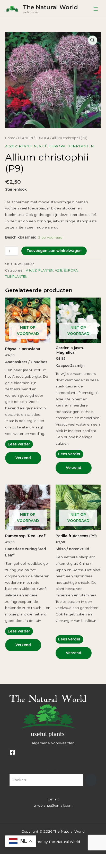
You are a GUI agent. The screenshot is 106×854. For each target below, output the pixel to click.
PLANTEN (25, 138)
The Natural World (50, 7)
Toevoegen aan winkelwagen (54, 251)
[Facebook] (12, 752)
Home (10, 138)
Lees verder (19, 444)
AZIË (43, 146)
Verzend (23, 458)
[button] (92, 40)
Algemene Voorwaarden (53, 743)
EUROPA (42, 138)
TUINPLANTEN (80, 146)
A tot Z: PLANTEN (21, 146)
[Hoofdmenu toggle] (96, 9)
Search (53, 771)
